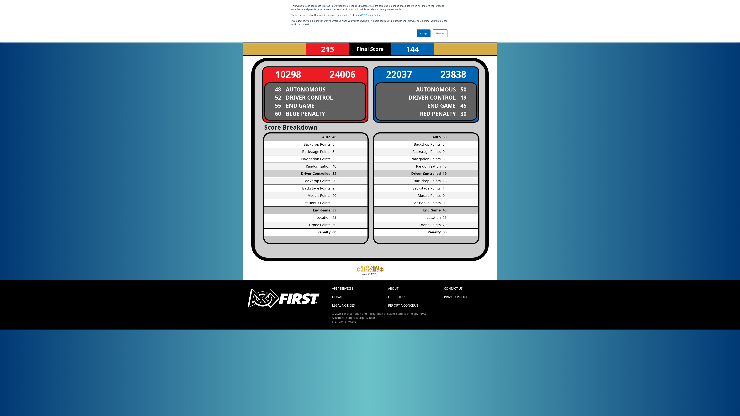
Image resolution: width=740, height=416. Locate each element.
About (393, 288)
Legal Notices (343, 305)
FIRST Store (397, 297)
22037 (399, 74)
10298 (288, 74)
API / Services (342, 288)
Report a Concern (403, 305)
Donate (338, 297)
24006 (343, 74)
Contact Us (453, 288)
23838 (453, 74)
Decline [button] (440, 33)
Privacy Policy (369, 15)
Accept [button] (423, 33)
